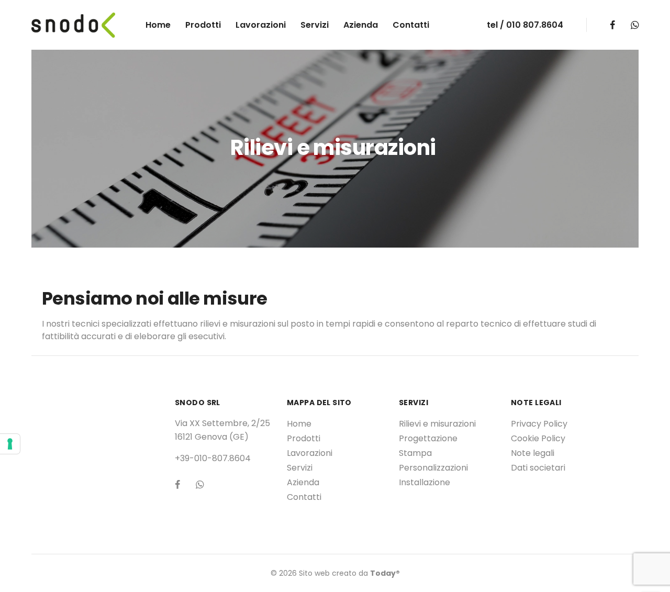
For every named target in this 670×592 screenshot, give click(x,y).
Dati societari (538, 468)
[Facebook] (612, 25)
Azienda (360, 25)
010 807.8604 (534, 25)
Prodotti (203, 25)
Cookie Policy (538, 438)
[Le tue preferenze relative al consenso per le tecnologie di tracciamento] (10, 444)
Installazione (424, 482)
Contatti (411, 25)
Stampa (415, 453)
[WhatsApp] (635, 25)
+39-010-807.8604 (213, 458)
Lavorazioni (261, 25)
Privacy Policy (539, 424)
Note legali (532, 453)
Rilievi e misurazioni (437, 424)
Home (158, 25)
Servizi (314, 25)
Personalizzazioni (433, 468)
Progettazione (428, 438)
